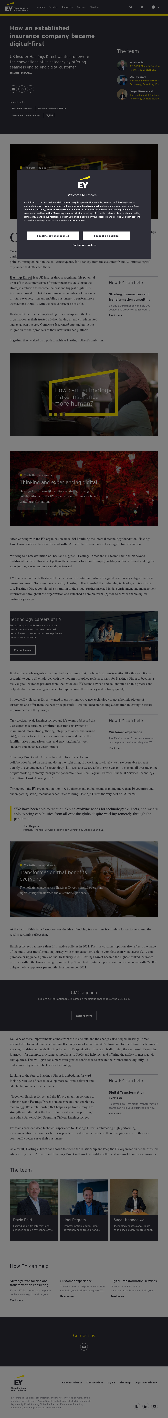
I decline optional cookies (53, 235)
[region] (84, 214)
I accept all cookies (106, 235)
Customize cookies (84, 245)
